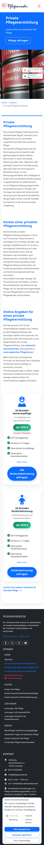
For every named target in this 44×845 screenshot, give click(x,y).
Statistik (28, 816)
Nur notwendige (22, 840)
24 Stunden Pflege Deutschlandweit (19, 742)
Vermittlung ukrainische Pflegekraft (21, 667)
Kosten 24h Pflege (12, 689)
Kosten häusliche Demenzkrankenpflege (21, 693)
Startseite (8, 659)
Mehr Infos (22, 462)
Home (4, 102)
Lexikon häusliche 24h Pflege (16, 738)
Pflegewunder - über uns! (16, 636)
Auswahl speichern (22, 835)
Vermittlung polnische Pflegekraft (20, 671)
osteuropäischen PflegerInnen (18, 352)
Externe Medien (28, 821)
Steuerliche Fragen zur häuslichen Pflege (21, 734)
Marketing (13, 819)
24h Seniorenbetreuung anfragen (22, 473)
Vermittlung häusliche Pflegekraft (20, 663)
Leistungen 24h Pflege (13, 708)
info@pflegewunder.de (17, 774)
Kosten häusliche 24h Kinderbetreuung (20, 697)
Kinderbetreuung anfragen (22, 572)
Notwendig (13, 816)
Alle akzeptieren (22, 829)
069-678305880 (15, 769)
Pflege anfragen (18, 40)
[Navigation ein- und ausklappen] (39, 6)
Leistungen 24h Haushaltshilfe (17, 712)
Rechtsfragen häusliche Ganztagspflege (20, 730)
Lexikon (13, 102)
